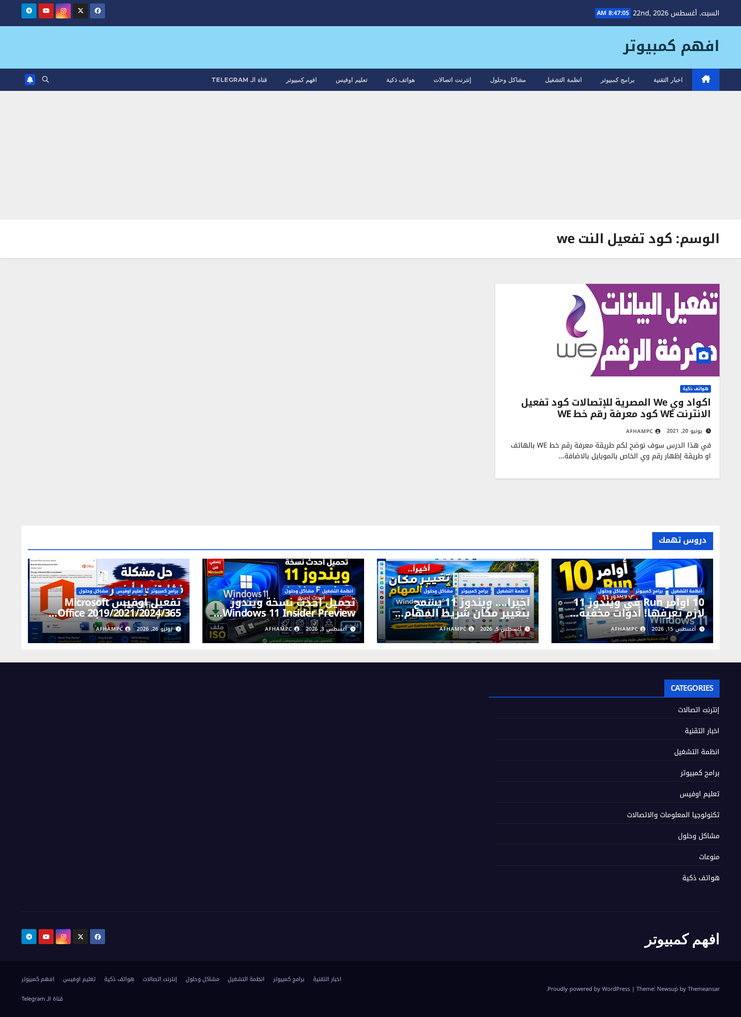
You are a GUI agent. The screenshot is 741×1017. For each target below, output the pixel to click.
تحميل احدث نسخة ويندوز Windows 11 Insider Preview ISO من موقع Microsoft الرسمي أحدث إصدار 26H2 (289, 618)
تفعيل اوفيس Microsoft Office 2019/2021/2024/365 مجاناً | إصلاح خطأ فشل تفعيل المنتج (119, 618)
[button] (45, 79)
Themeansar (704, 989)
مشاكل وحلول (508, 80)
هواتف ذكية (400, 80)
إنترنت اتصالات (452, 80)
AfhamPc (640, 431)
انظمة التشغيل (563, 80)
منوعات (709, 857)
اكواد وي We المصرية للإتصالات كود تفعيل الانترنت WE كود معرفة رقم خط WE (616, 408)
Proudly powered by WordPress (590, 989)
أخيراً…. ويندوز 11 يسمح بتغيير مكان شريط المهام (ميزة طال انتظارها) (467, 613)
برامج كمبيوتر (618, 80)
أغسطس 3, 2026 (326, 629)
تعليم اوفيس (351, 80)
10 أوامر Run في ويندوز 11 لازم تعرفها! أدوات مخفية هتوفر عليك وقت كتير (639, 613)
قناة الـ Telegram (239, 80)
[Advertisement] (370, 155)
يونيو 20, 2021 (684, 431)
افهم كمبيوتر (671, 46)
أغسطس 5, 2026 (500, 629)
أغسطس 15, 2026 (674, 629)
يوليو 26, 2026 (154, 629)
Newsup (667, 989)
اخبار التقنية (668, 80)
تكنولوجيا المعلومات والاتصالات (673, 814)
